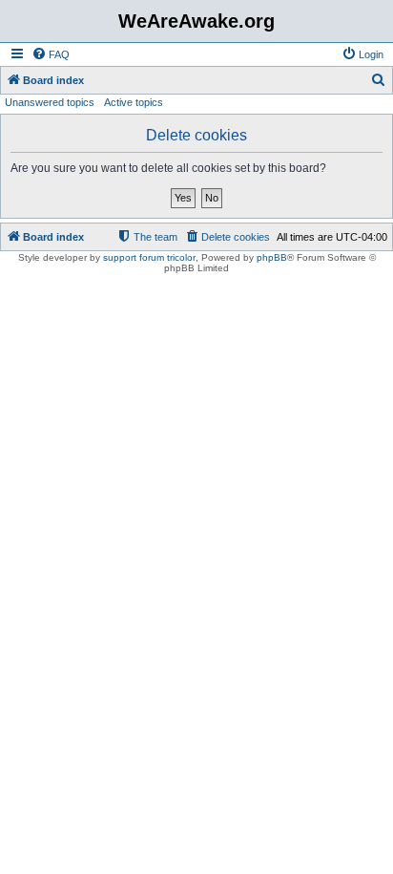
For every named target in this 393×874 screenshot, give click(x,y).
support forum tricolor (149, 257)
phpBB (272, 257)
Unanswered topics (49, 102)
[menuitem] (50, 54)
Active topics (133, 102)
